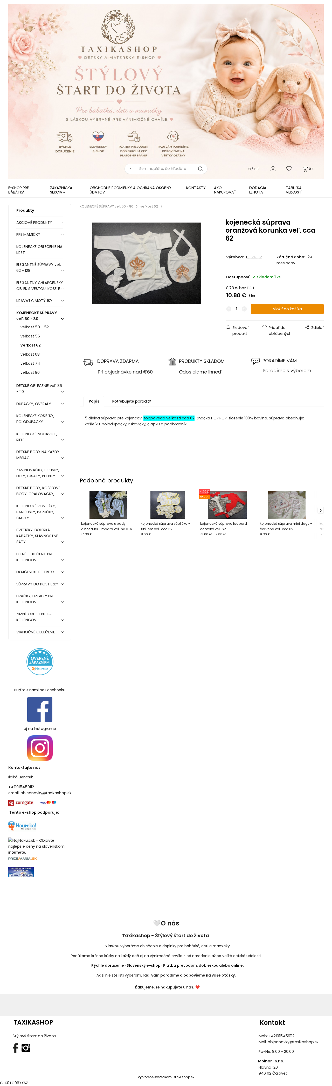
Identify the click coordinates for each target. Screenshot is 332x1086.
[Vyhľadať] (130, 169)
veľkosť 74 (30, 363)
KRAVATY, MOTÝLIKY (34, 300)
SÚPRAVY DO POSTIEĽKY (37, 584)
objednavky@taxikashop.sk (45, 793)
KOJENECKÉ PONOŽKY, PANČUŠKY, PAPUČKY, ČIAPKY (36, 512)
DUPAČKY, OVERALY (33, 403)
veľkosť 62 (30, 345)
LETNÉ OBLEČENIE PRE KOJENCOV (34, 557)
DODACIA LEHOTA (257, 190)
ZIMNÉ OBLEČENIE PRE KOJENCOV (34, 616)
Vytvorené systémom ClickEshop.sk (166, 1077)
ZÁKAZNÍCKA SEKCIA (61, 190)
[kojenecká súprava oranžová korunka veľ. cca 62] (146, 263)
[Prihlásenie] (273, 168)
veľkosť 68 (30, 354)
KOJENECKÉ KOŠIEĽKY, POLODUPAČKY (35, 418)
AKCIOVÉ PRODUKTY (34, 222)
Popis (94, 401)
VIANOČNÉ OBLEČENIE (35, 632)
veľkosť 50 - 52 (34, 327)
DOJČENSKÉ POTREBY (35, 572)
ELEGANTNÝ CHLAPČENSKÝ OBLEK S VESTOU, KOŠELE (39, 285)
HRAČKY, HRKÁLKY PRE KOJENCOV (35, 599)
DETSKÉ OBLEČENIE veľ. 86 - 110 (39, 388)
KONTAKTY (196, 187)
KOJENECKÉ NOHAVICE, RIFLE (36, 436)
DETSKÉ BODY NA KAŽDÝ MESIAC (37, 454)
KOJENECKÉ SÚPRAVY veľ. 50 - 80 (36, 315)
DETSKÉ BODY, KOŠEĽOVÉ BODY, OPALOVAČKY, (38, 490)
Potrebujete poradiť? (131, 401)
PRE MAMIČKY (28, 234)
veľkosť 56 (30, 336)
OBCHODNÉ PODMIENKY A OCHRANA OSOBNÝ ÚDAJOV (130, 190)
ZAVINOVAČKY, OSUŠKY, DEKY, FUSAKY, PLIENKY (37, 473)
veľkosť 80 (30, 372)
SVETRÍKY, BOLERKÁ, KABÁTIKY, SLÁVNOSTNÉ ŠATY (37, 535)
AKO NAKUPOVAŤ (225, 190)
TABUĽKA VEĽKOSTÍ (294, 190)
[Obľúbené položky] (289, 168)
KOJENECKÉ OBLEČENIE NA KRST (39, 249)
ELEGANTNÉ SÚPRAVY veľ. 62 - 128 (38, 267)
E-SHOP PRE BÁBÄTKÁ (18, 190)
